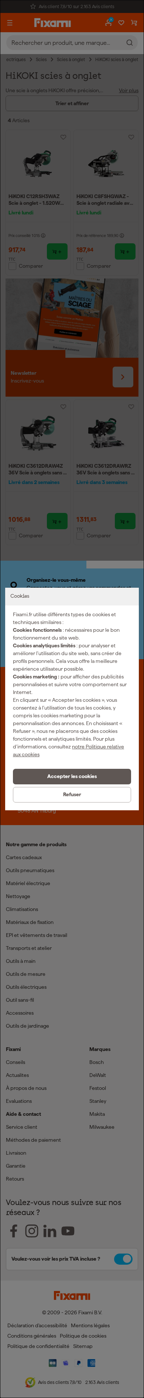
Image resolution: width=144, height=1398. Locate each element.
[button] (72, 776)
